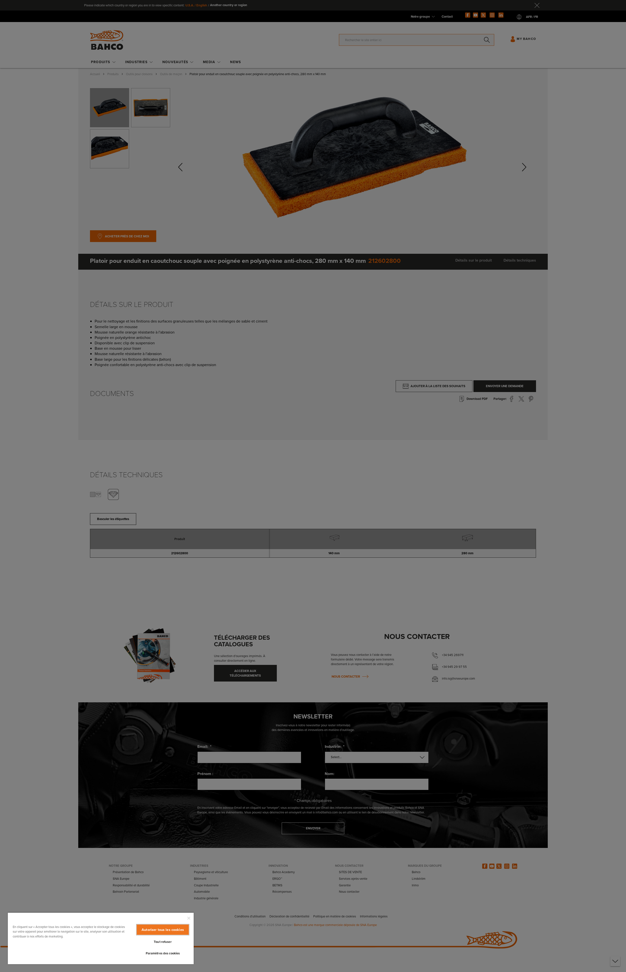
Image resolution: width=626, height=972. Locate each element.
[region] (101, 938)
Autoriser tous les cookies (163, 929)
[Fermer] (188, 918)
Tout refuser (163, 941)
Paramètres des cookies (163, 953)
